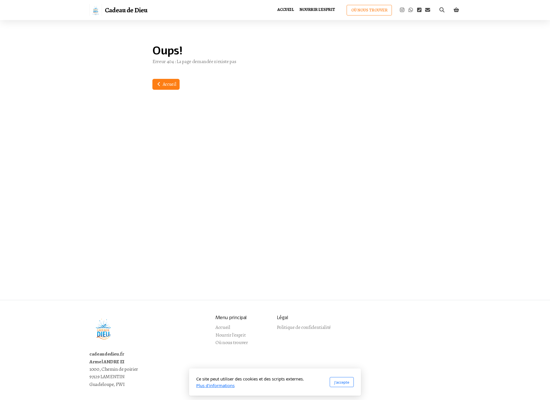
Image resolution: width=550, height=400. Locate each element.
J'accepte (341, 382)
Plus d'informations (215, 385)
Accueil (169, 84)
